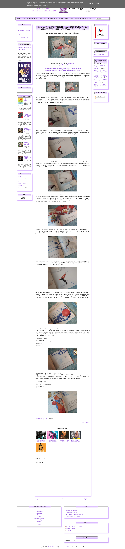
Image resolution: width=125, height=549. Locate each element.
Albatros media (21, 190)
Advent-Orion (21, 178)
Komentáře (98, 99)
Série (35, 18)
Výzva (71, 18)
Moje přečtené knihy (99, 54)
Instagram (27, 34)
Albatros (20, 185)
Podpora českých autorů (86, 18)
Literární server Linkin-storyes (74, 514)
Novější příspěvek (39, 499)
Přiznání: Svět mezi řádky (73, 516)
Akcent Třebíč (21, 183)
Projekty (61, 18)
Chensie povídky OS (71, 510)
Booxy (39, 523)
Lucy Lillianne (67, 546)
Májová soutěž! (25, 99)
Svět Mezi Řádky (70, 528)
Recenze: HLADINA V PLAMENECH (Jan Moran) (100, 72)
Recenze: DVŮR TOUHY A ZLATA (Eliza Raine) (27, 130)
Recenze (18, 18)
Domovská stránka (63, 499)
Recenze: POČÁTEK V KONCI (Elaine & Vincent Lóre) (27, 115)
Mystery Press (39, 511)
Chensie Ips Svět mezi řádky (74, 526)
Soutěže (66, 18)
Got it (97, 3)
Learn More (90, 3)
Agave (19, 181)
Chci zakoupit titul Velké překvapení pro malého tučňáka (62, 68)
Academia (20, 176)
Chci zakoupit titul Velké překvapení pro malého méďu (62, 70)
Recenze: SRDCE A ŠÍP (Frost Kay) (27, 143)
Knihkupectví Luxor (39, 518)
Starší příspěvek (86, 499)
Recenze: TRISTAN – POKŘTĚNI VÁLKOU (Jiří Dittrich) (100, 67)
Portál (39, 521)
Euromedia (39, 513)
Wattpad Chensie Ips (71, 512)
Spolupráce (25, 18)
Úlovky (31, 18)
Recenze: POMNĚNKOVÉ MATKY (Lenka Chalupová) (100, 76)
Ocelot (44, 419)
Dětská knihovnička (52, 18)
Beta (39, 510)
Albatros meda (21, 187)
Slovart (39, 524)
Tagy (45, 18)
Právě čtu (96, 46)
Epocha (39, 515)
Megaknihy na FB (62, 65)
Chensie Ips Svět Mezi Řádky (41, 418)
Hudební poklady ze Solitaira (27, 157)
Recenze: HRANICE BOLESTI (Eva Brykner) (100, 85)
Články (40, 18)
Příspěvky (98, 96)
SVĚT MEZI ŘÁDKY (53, 546)
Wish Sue (68, 530)
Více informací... (85, 422)
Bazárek (77, 18)
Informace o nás (24, 37)
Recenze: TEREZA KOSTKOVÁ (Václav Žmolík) (100, 81)
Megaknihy (71, 63)
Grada (39, 516)
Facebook (21, 34)
